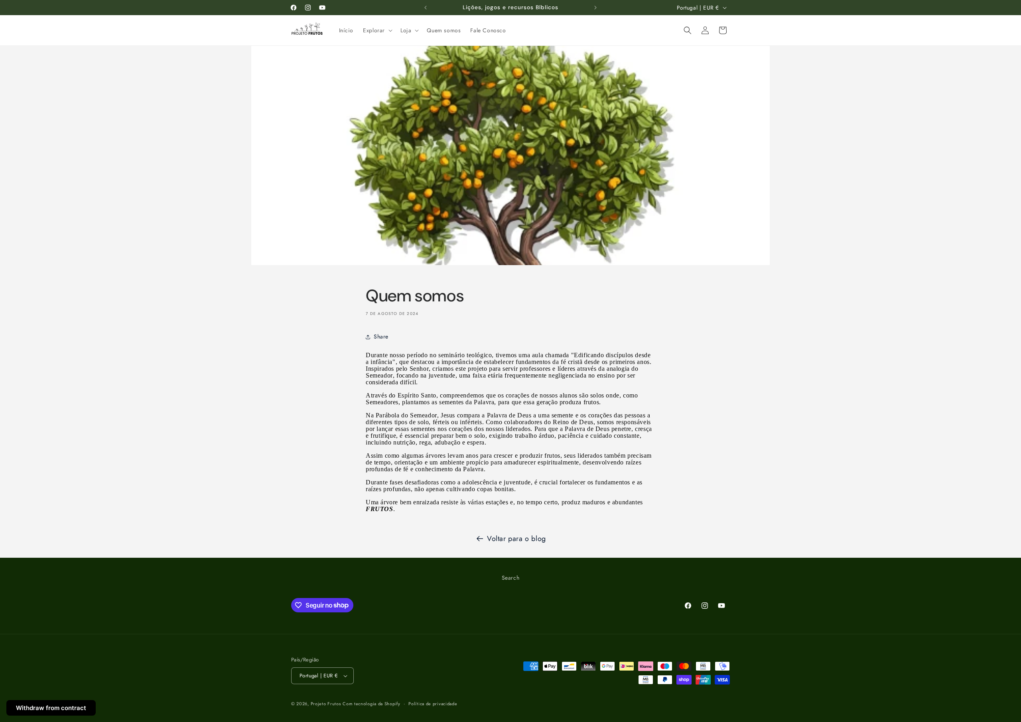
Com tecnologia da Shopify (371, 703)
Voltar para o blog (516, 538)
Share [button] (381, 336)
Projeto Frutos (326, 703)
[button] (377, 30)
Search (511, 578)
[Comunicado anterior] (425, 7)
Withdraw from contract (51, 708)
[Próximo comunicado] (595, 7)
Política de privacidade (432, 703)
